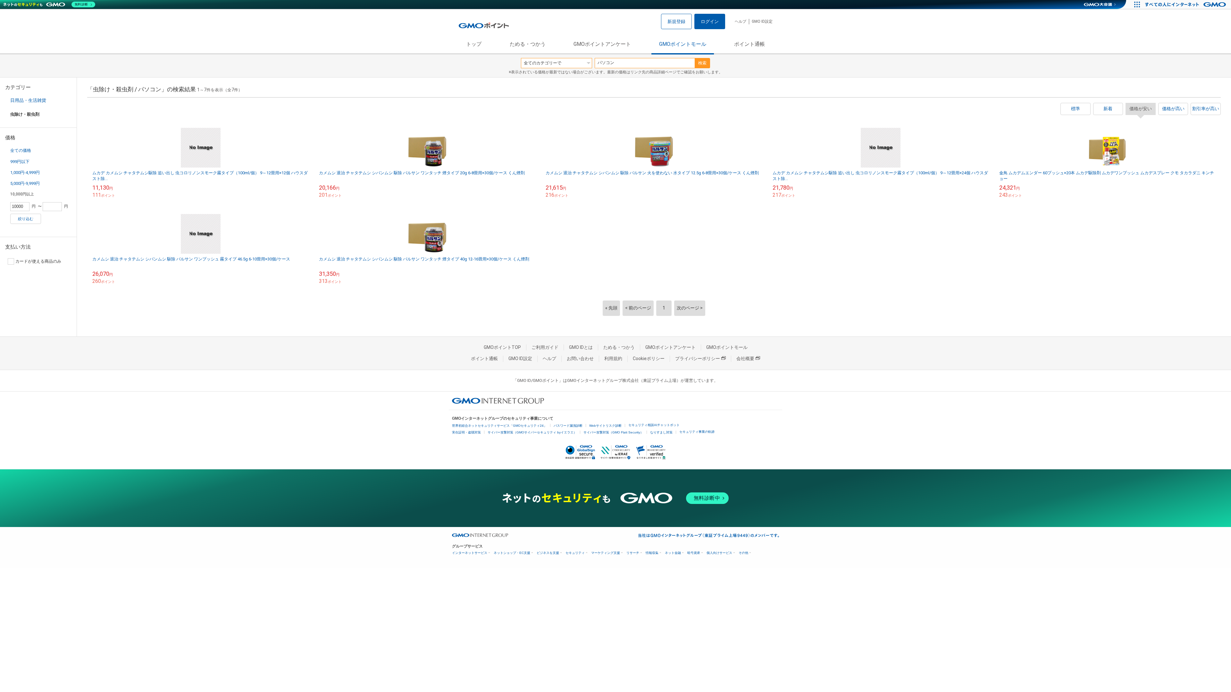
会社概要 (745, 358)
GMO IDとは (581, 347)
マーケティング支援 (605, 553)
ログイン (710, 21)
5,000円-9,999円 (25, 183)
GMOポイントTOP (502, 347)
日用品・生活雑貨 (28, 100)
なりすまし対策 (661, 432)
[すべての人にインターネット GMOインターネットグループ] (1186, 4)
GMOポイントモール (682, 44)
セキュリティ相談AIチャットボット (654, 425)
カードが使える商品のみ (38, 261)
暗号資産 (693, 553)
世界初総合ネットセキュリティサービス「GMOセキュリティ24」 (499, 425)
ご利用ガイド (545, 347)
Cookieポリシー (649, 358)
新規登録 (676, 21)
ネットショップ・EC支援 (512, 553)
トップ (474, 44)
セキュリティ (575, 553)
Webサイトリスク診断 (605, 425)
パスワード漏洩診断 (568, 425)
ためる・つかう (528, 44)
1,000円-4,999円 (25, 172)
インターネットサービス (469, 553)
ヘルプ (740, 21)
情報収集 (652, 553)
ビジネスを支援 (548, 553)
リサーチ (632, 553)
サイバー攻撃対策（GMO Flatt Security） (613, 432)
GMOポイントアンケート (602, 44)
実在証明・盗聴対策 (466, 432)
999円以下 (19, 161)
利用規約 (613, 358)
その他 (743, 553)
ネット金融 (673, 553)
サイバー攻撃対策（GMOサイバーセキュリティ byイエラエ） (532, 432)
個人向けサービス (719, 553)
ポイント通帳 (749, 44)
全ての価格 (20, 150)
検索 (702, 63)
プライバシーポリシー (697, 358)
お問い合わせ (580, 358)
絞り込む (25, 219)
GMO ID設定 (762, 21)
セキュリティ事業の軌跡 (697, 431)
